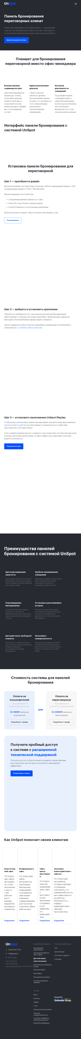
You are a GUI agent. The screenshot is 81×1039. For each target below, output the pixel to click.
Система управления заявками (41, 981)
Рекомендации (13, 220)
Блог (56, 948)
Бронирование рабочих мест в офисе (41, 954)
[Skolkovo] (57, 992)
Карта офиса (38, 973)
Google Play (21, 425)
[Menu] (75, 4)
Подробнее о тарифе (19, 722)
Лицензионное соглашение (43, 1009)
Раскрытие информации (41, 1023)
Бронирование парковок (42, 977)
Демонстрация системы (16, 40)
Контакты (37, 998)
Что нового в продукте (61, 955)
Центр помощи (59, 952)
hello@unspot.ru (13, 953)
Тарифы (36, 1002)
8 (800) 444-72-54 (14, 950)
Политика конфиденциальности (41, 1014)
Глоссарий (57, 959)
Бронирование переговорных (38, 949)
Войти (36, 995)
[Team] (64, 999)
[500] (56, 1005)
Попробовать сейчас (21, 773)
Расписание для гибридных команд (43, 965)
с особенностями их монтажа (29, 328)
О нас (35, 1006)
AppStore (8, 425)
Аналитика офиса (39, 970)
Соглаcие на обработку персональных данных (41, 1019)
